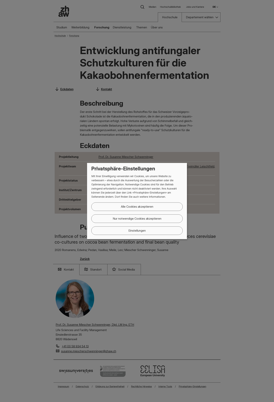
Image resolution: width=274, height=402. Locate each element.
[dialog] (137, 201)
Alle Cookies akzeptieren (137, 206)
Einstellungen (137, 230)
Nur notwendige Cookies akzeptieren (137, 218)
